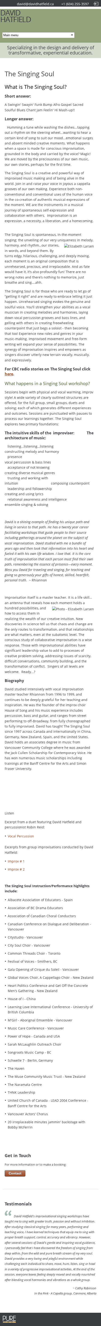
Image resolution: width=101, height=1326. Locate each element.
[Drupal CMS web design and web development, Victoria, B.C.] (9, 1322)
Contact (15, 1173)
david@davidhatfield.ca (35, 4)
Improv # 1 (16, 861)
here (9, 374)
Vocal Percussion (21, 836)
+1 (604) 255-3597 (75, 4)
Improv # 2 (16, 869)
